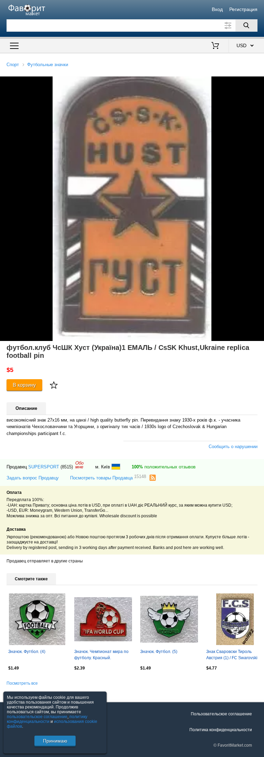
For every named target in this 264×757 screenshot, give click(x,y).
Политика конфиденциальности (220, 729)
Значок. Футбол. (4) (26, 651)
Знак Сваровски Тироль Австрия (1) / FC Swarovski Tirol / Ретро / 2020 (231, 655)
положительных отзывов (164, 466)
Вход (217, 9)
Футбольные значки (47, 64)
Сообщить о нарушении (233, 446)
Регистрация (243, 9)
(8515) (66, 466)
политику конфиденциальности (47, 719)
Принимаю (55, 741)
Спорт (13, 64)
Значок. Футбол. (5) (158, 651)
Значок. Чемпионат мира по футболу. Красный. (101, 654)
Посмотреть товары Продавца (108, 477)
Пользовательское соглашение (221, 714)
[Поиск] (246, 25)
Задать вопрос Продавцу (33, 477)
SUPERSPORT (43, 466)
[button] (257, 82)
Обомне (79, 465)
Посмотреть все (22, 683)
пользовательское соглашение (37, 716)
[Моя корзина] (215, 46)
